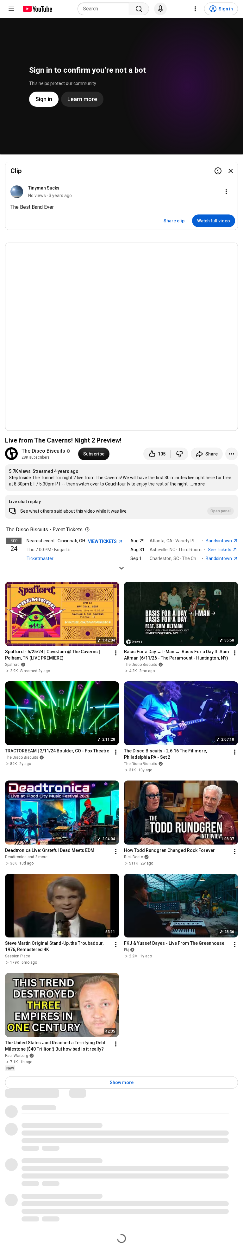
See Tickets (220, 549)
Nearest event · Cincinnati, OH (56, 540)
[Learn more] (218, 171)
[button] (121, 507)
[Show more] (121, 568)
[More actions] (231, 454)
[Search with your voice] (160, 9)
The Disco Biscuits (43, 451)
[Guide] (11, 9)
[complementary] (86, 529)
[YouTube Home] (37, 9)
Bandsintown (219, 540)
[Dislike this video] (179, 454)
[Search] (139, 9)
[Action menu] (226, 191)
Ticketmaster (40, 558)
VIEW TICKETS (103, 541)
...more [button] (197, 483)
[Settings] (195, 9)
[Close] (230, 171)
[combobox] (105, 9)
